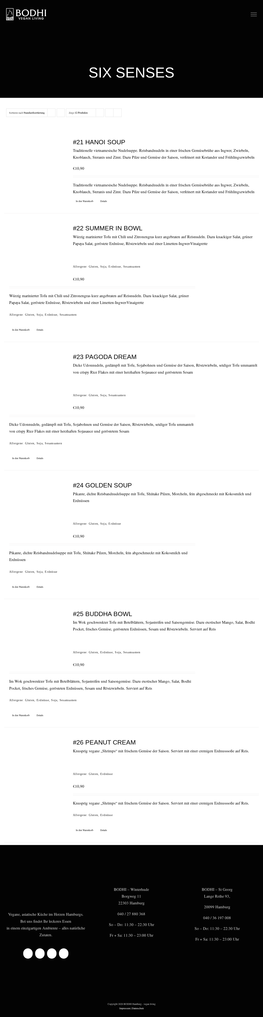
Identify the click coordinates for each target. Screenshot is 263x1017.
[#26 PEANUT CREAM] (33, 767)
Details (103, 201)
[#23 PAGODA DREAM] (33, 381)
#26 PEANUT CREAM (104, 742)
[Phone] (63, 953)
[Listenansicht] (117, 113)
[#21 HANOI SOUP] (33, 166)
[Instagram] (40, 953)
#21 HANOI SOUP (99, 142)
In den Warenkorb (84, 201)
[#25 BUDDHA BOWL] (33, 638)
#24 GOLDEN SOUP (102, 485)
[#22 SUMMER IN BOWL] (33, 253)
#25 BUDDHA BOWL (102, 614)
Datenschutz (138, 1008)
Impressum (124, 1008)
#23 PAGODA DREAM (105, 356)
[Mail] (52, 953)
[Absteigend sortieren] (61, 113)
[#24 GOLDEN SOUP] (33, 510)
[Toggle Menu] (254, 14)
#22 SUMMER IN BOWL (107, 228)
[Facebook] (28, 953)
